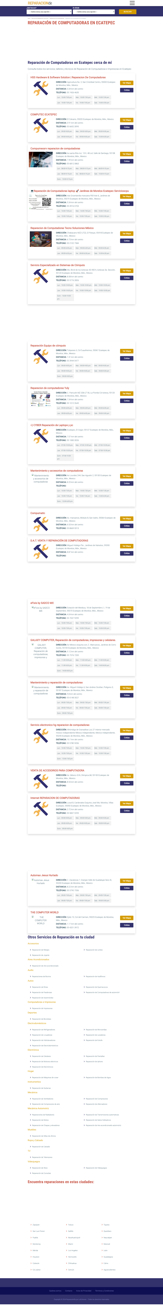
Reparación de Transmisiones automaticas (102, 1115)
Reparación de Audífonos (95, 976)
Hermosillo (72, 1257)
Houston (36, 1257)
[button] (132, 3)
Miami (70, 1244)
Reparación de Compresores (97, 1099)
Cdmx (106, 1263)
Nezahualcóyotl (74, 1238)
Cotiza (127, 90)
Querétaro (107, 1231)
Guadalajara (108, 1257)
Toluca (70, 1225)
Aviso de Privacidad (83, 1291)
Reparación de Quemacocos (97, 987)
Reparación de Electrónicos (42, 1067)
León (105, 1250)
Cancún (71, 1270)
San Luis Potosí (39, 1231)
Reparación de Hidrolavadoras (43, 1040)
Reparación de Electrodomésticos (45, 1046)
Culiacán (36, 1263)
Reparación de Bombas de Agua (98, 1077)
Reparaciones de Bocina (41, 976)
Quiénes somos (55, 1291)
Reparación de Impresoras (42, 1008)
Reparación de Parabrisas (42, 992)
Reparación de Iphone (94, 1061)
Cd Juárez (36, 1270)
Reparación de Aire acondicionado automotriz (103, 1125)
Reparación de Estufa (94, 1040)
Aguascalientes (110, 1270)
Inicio (29, 18)
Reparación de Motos (40, 1120)
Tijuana (106, 1225)
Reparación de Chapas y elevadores (46, 1125)
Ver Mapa (127, 83)
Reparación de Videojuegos (96, 1168)
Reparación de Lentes (94, 950)
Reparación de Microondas (96, 1030)
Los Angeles (73, 1250)
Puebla (35, 1238)
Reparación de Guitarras (41, 1088)
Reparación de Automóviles (42, 998)
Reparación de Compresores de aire (46, 1104)
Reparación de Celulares (41, 1056)
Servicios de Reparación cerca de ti (40, 18)
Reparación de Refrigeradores (43, 1030)
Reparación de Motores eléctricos (45, 1061)
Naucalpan (108, 1238)
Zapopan (36, 1225)
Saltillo (70, 1231)
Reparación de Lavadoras (95, 1035)
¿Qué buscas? (31, 8)
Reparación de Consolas (41, 1173)
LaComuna (82, 1299)
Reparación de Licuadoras (42, 1035)
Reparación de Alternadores (96, 1104)
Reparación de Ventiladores (42, 1099)
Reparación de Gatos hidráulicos (98, 1120)
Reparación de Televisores (42, 1157)
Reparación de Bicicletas (41, 1019)
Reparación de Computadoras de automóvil (102, 992)
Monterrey (36, 1244)
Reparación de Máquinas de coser (45, 1077)
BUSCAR (128, 12)
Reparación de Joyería (40, 955)
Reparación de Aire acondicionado (45, 966)
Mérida (35, 1250)
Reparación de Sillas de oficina (44, 1136)
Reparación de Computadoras (57, 18)
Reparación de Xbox (39, 1168)
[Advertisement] (81, 42)
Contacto (68, 1291)
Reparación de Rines (40, 987)
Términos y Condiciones (104, 1291)
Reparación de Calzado (41, 1147)
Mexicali (107, 1244)
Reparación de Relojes (40, 950)
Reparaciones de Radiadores (43, 1115)
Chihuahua (72, 1263)
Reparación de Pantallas (95, 1056)
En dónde (76, 8)
